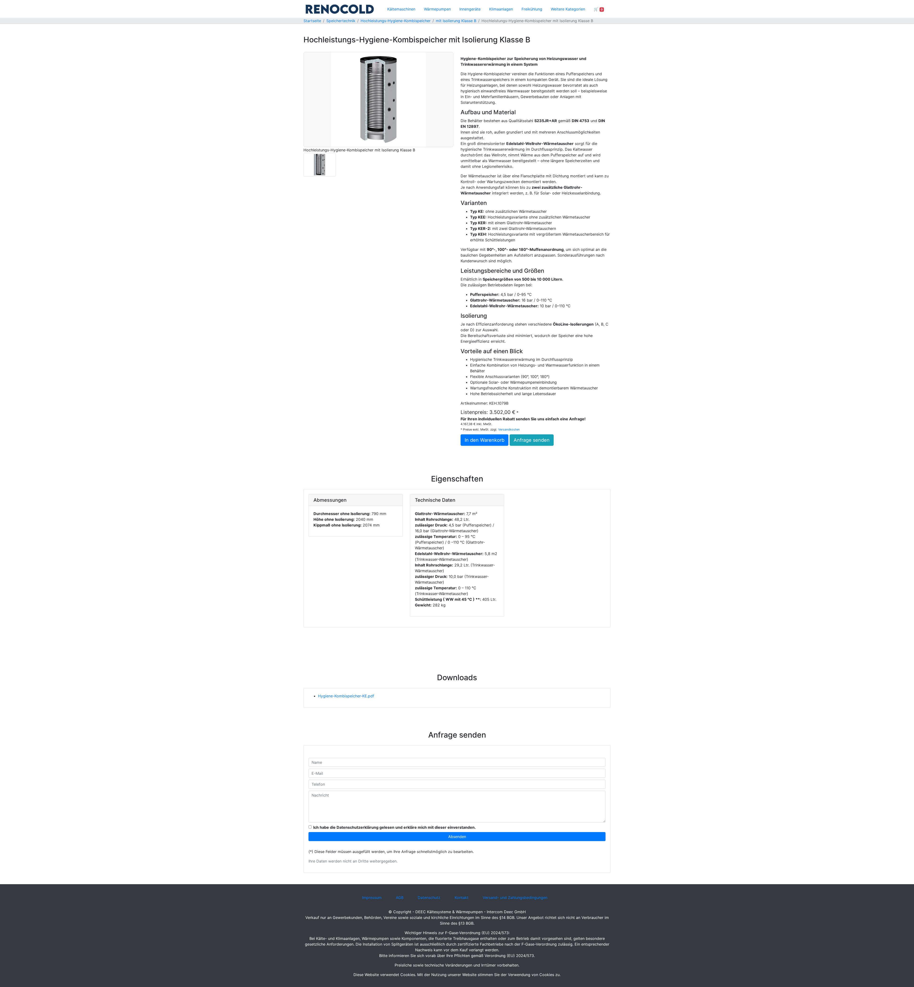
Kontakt (461, 897)
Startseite (312, 20)
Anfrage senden (532, 440)
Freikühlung (532, 9)
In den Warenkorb (484, 440)
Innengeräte (470, 9)
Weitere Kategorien (568, 9)
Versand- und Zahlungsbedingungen (515, 897)
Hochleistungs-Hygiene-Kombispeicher (396, 20)
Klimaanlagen (501, 9)
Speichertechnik (340, 20)
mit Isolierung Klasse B (456, 20)
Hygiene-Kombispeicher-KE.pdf (346, 696)
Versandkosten (509, 429)
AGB (399, 897)
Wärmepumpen (437, 9)
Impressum (372, 897)
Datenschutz (429, 897)
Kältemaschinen (401, 9)
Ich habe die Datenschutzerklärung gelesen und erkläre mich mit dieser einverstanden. (394, 827)
